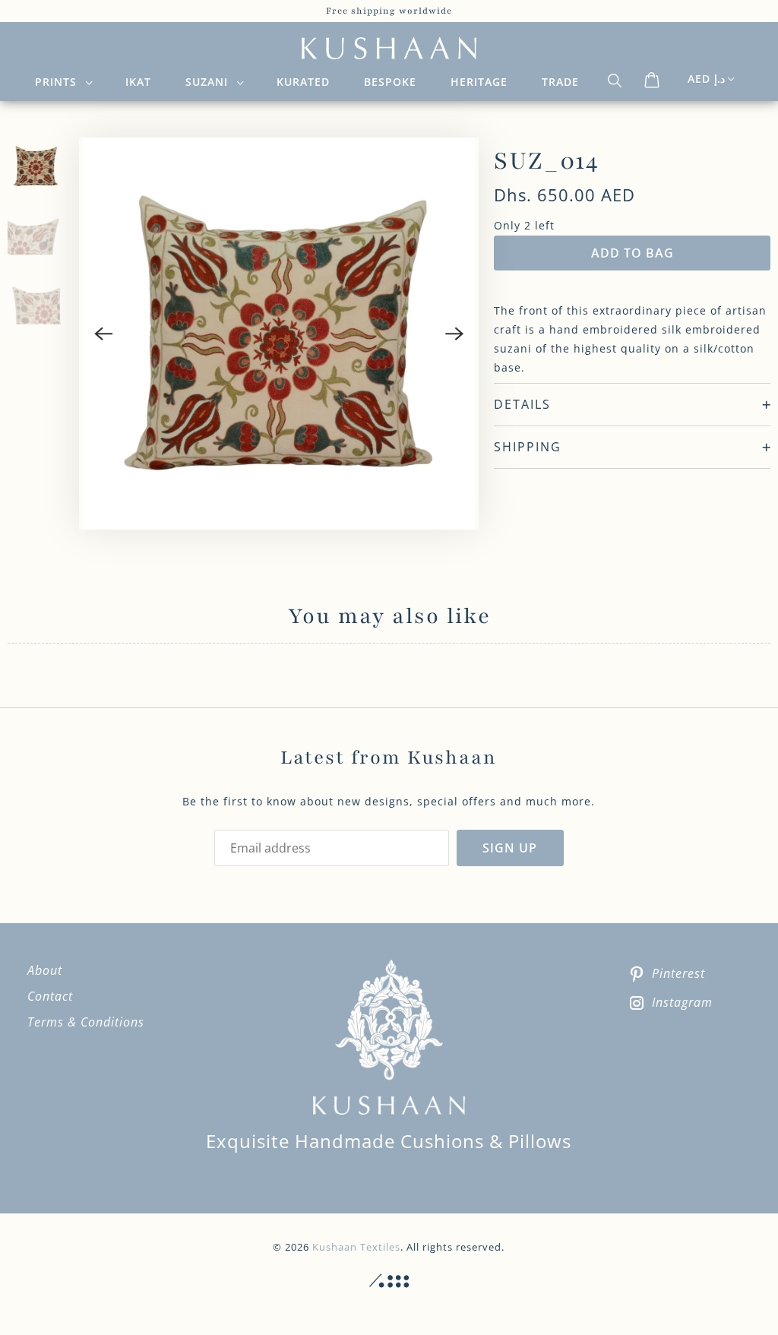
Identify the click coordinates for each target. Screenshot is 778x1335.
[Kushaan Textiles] (389, 48)
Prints (59, 81)
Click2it (389, 1281)
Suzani (210, 81)
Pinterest (678, 973)
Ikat (138, 81)
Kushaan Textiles (356, 1247)
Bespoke (390, 81)
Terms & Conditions (85, 1022)
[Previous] (103, 333)
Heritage (479, 81)
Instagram (682, 1002)
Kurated (303, 81)
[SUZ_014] (279, 334)
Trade (560, 81)
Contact (50, 996)
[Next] (454, 333)
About (44, 970)
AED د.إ (706, 78)
